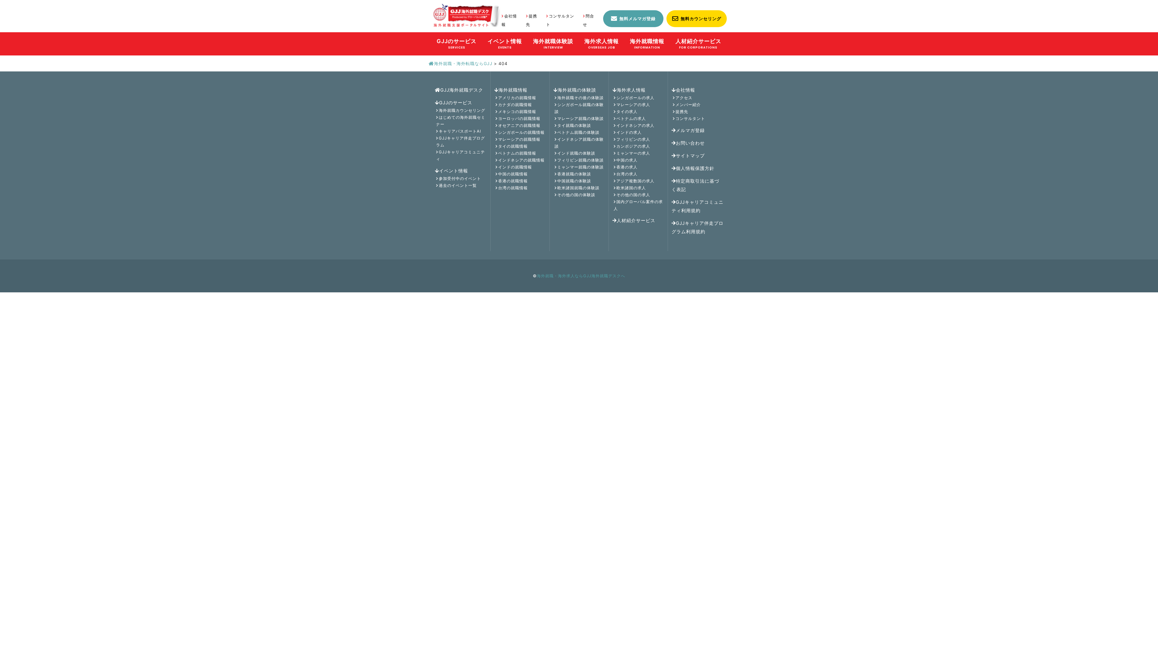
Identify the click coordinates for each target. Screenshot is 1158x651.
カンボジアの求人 (633, 146)
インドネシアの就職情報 (521, 160)
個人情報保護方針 (695, 168)
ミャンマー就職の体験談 (580, 167)
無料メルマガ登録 (637, 18)
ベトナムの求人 (631, 118)
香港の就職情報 (513, 180)
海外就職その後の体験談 (580, 97)
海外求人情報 (631, 90)
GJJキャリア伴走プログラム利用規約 (697, 227)
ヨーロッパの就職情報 (519, 118)
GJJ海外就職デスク (461, 90)
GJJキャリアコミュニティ (460, 155)
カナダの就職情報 (515, 104)
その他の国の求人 (633, 194)
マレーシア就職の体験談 (580, 118)
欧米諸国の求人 (631, 187)
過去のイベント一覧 (458, 185)
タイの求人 (627, 111)
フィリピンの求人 (633, 139)
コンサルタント (690, 118)
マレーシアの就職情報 (519, 139)
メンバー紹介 (688, 104)
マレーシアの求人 (633, 104)
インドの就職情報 (515, 167)
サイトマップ (690, 156)
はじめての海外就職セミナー (460, 121)
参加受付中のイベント (460, 178)
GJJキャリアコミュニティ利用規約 (697, 206)
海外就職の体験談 (577, 90)
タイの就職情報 (513, 146)
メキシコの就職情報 (517, 111)
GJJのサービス (455, 102)
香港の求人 (627, 167)
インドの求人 (629, 132)
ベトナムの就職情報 (517, 153)
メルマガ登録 (690, 130)
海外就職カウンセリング (462, 110)
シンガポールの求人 (635, 97)
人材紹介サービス (636, 220)
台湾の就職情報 (513, 187)
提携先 (682, 111)
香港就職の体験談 (574, 173)
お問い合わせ (690, 143)
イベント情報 (453, 171)
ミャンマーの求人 (633, 153)
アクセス (684, 97)
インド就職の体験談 (576, 153)
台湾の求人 (627, 173)
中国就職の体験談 (574, 180)
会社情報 (685, 90)
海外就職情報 (512, 90)
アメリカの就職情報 (517, 97)
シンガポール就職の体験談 (579, 108)
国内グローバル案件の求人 (638, 205)
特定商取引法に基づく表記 (695, 185)
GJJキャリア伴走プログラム (460, 141)
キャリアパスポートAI (460, 131)
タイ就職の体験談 (574, 125)
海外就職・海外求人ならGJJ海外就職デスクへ (581, 275)
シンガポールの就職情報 (521, 132)
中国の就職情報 (513, 173)
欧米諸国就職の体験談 (578, 187)
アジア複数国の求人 (635, 180)
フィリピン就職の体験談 (580, 160)
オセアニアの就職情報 (519, 125)
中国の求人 (627, 160)
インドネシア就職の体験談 (579, 143)
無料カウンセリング (701, 18)
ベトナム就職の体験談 (578, 132)
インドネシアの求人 (635, 125)
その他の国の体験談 (576, 194)
